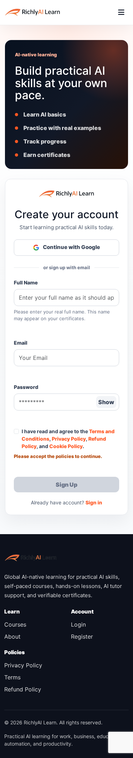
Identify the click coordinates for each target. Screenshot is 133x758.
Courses (15, 624)
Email (20, 343)
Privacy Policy (69, 439)
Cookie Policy (66, 446)
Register (82, 636)
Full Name (26, 282)
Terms (12, 677)
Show (106, 402)
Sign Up (66, 484)
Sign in (93, 502)
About (12, 636)
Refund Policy (22, 689)
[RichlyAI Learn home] (32, 12)
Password (26, 387)
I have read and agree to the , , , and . (68, 438)
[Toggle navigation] (121, 12)
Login (78, 624)
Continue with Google (71, 247)
